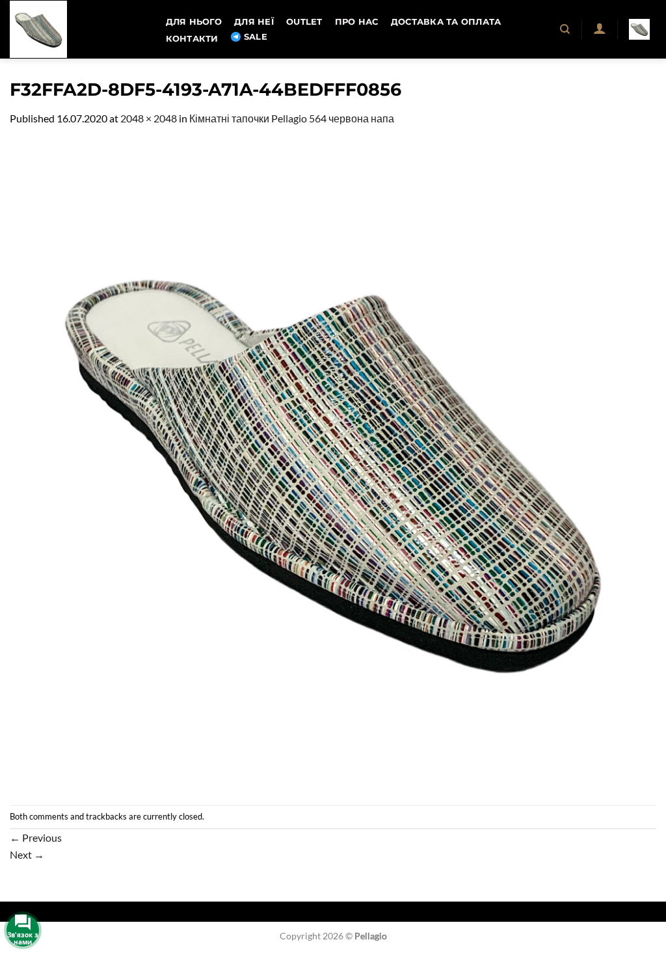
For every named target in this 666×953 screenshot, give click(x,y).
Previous (36, 837)
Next (27, 854)
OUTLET (304, 22)
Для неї (254, 22)
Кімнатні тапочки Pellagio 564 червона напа (291, 118)
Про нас (357, 22)
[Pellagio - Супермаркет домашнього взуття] (75, 29)
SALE (255, 37)
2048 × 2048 (148, 118)
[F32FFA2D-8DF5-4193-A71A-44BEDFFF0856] (333, 464)
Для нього (194, 22)
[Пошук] (565, 29)
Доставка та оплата (446, 22)
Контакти (192, 39)
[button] (599, 28)
